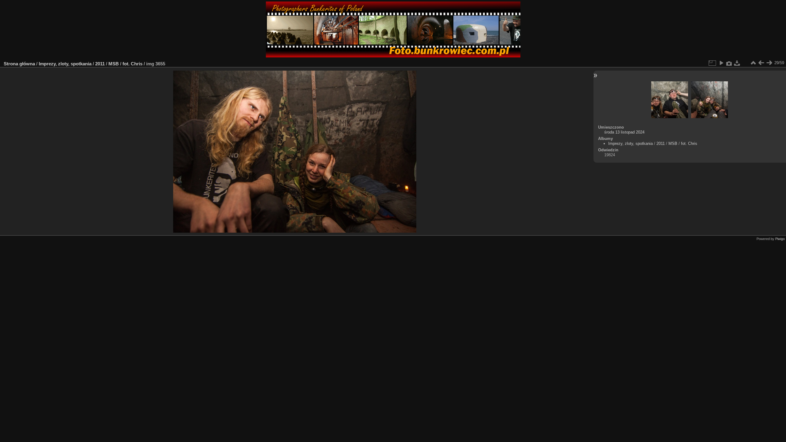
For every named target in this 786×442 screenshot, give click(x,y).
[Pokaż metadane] (729, 63)
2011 (100, 63)
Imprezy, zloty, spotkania (65, 63)
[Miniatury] (753, 63)
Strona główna (19, 63)
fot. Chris (132, 63)
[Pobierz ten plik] (737, 63)
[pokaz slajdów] (721, 63)
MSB (113, 63)
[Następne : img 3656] (769, 63)
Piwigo (780, 239)
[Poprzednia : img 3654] (761, 63)
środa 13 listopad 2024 (624, 132)
